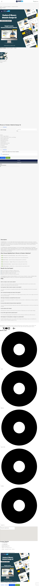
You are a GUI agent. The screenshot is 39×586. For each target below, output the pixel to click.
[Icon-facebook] (1, 328)
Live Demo (18, 160)
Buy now (8, 157)
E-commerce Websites (7, 6)
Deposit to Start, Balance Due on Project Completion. (10, 151)
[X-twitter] (4, 328)
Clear (17, 130)
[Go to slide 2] (19, 50)
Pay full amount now (5, 154)
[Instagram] (9, 328)
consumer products (15, 6)
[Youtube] (6, 328)
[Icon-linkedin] (11, 328)
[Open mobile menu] (1, 1)
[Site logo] (19, 1)
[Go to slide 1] (19, 49)
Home (1, 6)
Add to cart (3, 157)
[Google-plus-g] (14, 328)
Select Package (3, 129)
